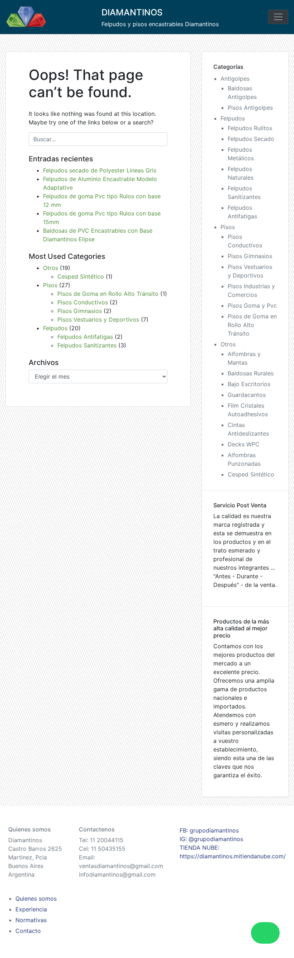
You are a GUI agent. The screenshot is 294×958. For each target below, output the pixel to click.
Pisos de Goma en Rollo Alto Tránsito (107, 293)
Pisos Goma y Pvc (252, 305)
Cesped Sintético (80, 276)
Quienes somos (36, 898)
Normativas (31, 920)
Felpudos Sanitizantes (87, 345)
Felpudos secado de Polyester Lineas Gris (99, 170)
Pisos (50, 285)
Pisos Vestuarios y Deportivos (98, 319)
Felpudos (55, 328)
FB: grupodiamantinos (209, 830)
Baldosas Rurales (251, 373)
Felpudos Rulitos (250, 128)
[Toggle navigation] (278, 17)
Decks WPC (244, 444)
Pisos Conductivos (82, 302)
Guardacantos (247, 394)
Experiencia (31, 909)
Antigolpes (235, 78)
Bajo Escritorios (249, 384)
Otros (50, 267)
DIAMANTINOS (131, 12)
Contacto (28, 930)
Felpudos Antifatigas (85, 336)
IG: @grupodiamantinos (211, 839)
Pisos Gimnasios (79, 310)
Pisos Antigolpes (250, 107)
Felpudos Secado (251, 138)
